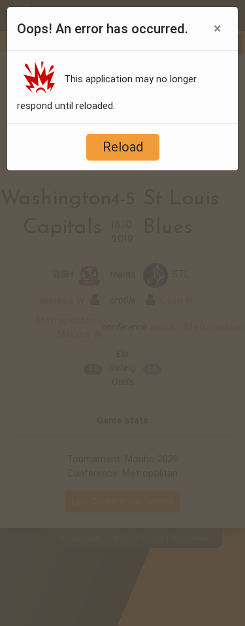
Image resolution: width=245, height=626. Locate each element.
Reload (123, 147)
